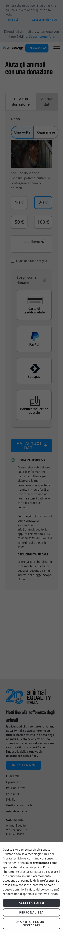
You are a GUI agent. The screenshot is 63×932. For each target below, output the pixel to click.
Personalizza (31, 912)
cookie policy (33, 867)
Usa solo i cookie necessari (32, 923)
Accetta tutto (31, 903)
